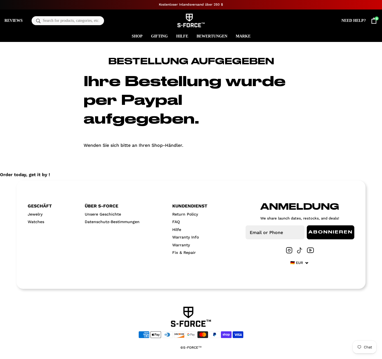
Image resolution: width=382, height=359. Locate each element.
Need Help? (353, 20)
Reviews (13, 20)
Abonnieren (330, 232)
